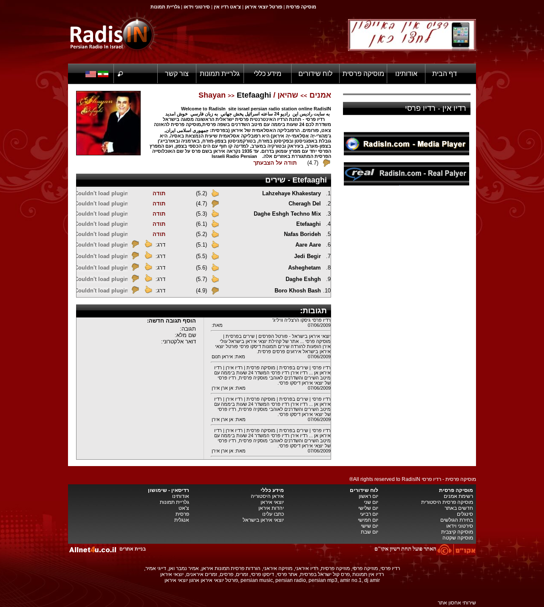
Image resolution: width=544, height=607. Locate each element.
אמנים (320, 95)
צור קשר (177, 73)
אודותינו (406, 73)
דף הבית (444, 73)
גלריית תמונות (220, 73)
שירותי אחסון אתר (457, 603)
